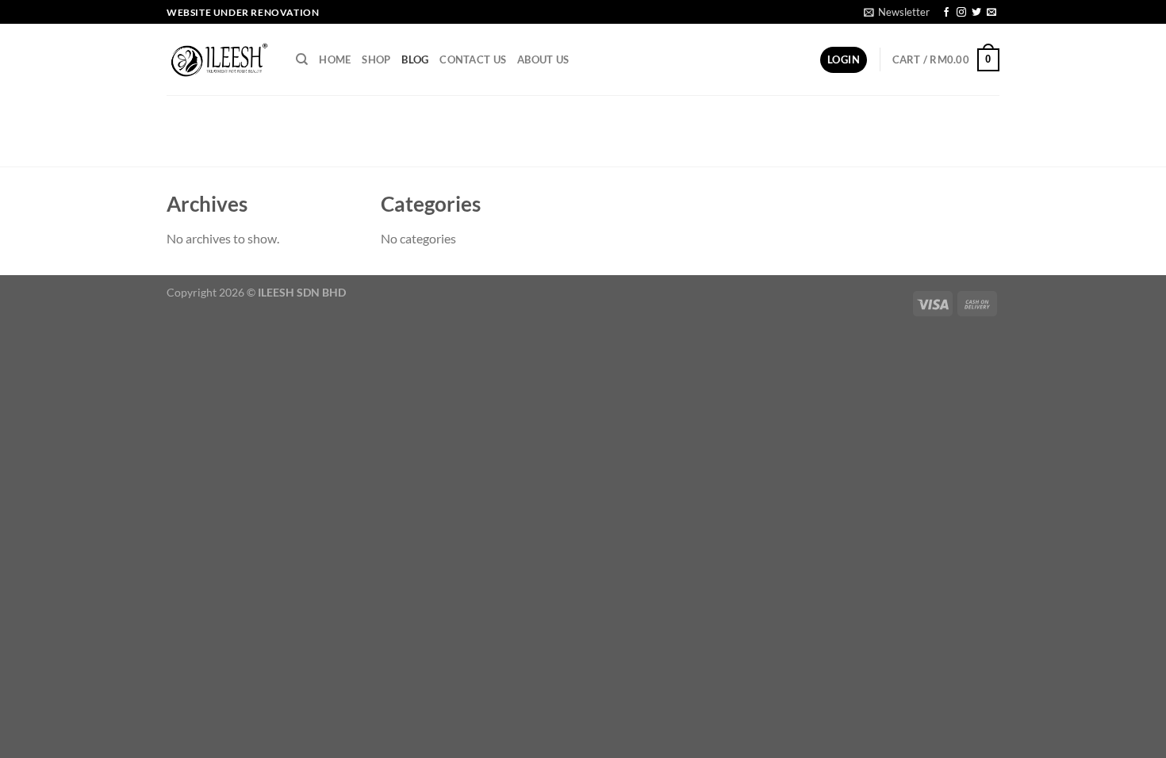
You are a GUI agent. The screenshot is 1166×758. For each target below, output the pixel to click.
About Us (543, 59)
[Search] (302, 59)
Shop (376, 59)
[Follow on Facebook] (946, 12)
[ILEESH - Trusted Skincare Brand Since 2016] (219, 60)
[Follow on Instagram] (961, 12)
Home (335, 59)
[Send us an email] (991, 12)
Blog (414, 59)
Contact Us (472, 59)
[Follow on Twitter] (976, 12)
